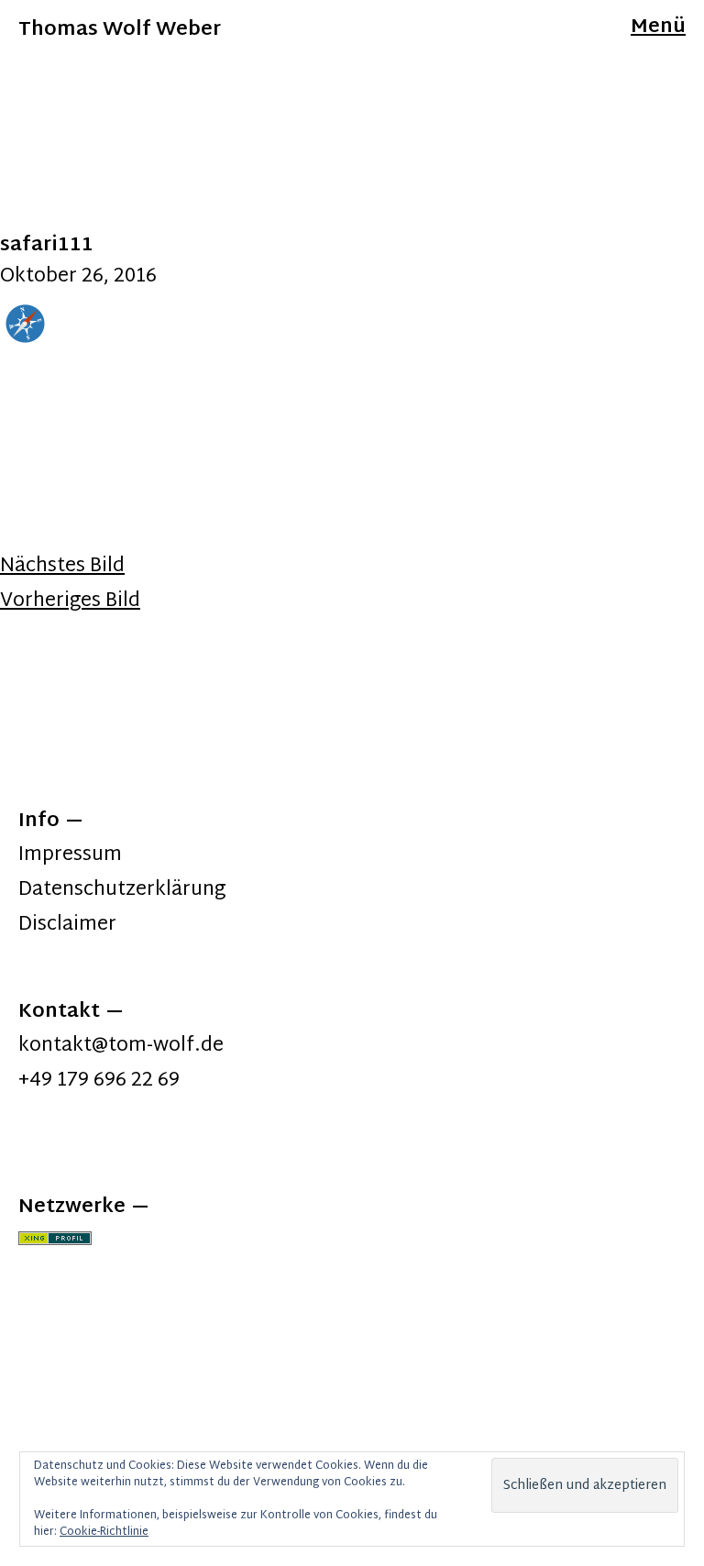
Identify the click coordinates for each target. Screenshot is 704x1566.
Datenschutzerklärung (122, 890)
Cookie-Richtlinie (104, 1532)
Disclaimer (67, 925)
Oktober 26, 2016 (78, 276)
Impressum (70, 855)
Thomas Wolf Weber (119, 30)
